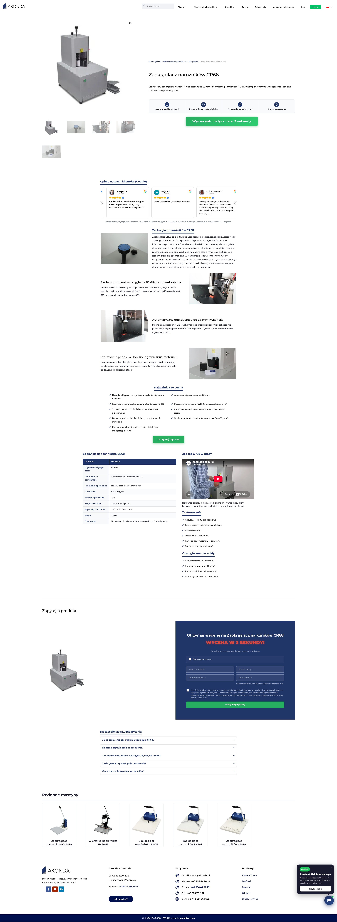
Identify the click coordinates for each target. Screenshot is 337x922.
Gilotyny (246, 893)
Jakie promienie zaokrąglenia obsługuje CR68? (128, 740)
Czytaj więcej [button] (201, 214)
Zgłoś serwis (260, 7)
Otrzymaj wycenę (168, 439)
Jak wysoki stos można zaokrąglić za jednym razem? (131, 755)
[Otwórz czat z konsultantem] (329, 900)
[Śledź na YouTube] (55, 889)
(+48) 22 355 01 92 (129, 886)
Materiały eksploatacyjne (283, 7)
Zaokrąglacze (192, 62)
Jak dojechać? (121, 899)
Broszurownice (250, 899)
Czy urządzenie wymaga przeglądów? (123, 771)
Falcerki (246, 887)
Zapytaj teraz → (315, 889)
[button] (130, 23)
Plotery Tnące (249, 875)
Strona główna (155, 62)
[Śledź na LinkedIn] (61, 889)
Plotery (181, 7)
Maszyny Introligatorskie (204, 7)
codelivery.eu (187, 918)
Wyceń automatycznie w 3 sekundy (222, 121)
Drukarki (228, 7)
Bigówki (246, 881)
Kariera (245, 7)
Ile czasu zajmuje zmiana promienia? (122, 748)
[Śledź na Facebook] (48, 889)
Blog (303, 7)
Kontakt (315, 7)
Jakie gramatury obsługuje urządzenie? (124, 763)
